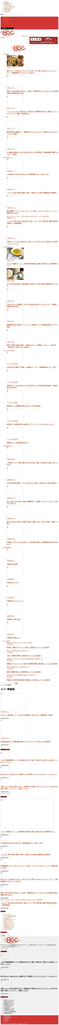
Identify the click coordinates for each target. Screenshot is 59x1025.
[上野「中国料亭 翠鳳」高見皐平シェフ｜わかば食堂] (18, 650)
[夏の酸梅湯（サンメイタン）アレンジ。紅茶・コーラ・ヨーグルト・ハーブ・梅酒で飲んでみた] (15, 206)
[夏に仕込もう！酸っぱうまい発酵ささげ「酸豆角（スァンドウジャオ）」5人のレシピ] (4, 771)
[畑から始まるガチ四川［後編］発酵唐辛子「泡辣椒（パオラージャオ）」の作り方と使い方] (15, 496)
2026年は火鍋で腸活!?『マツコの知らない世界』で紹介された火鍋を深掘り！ (32, 483)
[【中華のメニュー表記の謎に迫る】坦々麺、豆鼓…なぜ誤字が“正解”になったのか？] (15, 458)
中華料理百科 (7, 10)
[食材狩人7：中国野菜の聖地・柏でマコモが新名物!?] (15, 401)
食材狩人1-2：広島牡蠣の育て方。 (18, 443)
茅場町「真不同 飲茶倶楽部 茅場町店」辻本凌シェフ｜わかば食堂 (28, 680)
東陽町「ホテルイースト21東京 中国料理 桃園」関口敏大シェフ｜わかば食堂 (32, 664)
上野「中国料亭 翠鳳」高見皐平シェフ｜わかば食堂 (24, 655)
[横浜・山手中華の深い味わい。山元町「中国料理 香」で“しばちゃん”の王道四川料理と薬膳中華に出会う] (15, 86)
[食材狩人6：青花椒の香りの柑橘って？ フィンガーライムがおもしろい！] (15, 419)
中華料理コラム (5, 711)
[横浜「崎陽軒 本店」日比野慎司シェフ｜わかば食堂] (18, 667)
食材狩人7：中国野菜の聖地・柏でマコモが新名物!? (24, 406)
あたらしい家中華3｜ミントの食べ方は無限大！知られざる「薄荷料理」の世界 (26, 715)
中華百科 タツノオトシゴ (15, 601)
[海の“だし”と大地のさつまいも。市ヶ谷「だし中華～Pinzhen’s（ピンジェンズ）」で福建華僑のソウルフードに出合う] (15, 66)
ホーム (2, 685)
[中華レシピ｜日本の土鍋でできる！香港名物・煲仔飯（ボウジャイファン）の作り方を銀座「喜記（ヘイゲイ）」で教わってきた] (4, 783)
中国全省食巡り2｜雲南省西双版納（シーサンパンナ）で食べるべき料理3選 (25, 741)
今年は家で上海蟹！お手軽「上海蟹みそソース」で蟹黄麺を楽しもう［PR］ (32, 367)
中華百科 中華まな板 (13, 619)
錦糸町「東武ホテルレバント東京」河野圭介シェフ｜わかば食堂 (28, 647)
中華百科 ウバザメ (13, 582)
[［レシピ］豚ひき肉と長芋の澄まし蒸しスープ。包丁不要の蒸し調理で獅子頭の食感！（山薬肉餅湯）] (28, 216)
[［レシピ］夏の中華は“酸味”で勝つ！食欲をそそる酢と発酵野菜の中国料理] (15, 188)
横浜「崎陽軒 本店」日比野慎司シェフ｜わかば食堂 (24, 672)
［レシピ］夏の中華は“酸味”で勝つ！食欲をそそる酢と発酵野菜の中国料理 (31, 193)
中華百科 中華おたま (13, 638)
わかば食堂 (7, 11)
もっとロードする (5, 793)
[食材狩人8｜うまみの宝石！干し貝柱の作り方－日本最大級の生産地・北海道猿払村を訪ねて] (15, 380)
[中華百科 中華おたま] (15, 633)
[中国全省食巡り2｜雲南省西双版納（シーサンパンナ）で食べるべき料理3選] (13, 737)
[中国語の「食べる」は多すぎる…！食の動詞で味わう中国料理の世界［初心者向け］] (15, 537)
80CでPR (6, 20)
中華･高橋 (6, 17)
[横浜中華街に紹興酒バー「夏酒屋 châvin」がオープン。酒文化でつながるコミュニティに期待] (15, 127)
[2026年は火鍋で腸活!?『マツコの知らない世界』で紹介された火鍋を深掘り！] (15, 478)
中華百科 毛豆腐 (12, 564)
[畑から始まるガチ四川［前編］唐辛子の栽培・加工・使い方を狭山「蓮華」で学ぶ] (15, 517)
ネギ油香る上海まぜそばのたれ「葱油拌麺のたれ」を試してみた (28, 174)
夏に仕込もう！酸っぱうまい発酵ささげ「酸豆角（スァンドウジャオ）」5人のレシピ (29, 774)
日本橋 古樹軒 (7, 19)
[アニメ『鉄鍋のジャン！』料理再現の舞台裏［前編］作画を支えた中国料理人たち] (15, 259)
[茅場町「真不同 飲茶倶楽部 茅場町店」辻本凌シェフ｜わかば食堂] (22, 675)
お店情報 (6, 2)
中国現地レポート (5, 738)
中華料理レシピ (8, 3)
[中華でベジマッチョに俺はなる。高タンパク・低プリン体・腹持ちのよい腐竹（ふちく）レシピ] (15, 236)
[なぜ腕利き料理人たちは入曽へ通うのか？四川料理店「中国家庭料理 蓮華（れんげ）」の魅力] (15, 147)
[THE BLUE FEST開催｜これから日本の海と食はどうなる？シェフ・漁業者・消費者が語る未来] (15, 299)
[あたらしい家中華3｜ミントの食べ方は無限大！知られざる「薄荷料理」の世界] (13, 710)
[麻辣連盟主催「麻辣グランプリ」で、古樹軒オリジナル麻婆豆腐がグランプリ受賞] (15, 320)
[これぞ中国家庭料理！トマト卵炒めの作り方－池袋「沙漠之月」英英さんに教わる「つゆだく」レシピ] (4, 757)
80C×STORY (7, 914)
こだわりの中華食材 (9, 6)
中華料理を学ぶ (8, 8)
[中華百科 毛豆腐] (15, 559)
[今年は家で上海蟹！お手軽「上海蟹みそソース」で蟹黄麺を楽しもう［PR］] (15, 362)
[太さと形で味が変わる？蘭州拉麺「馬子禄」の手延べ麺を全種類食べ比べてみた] (15, 279)
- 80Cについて (4, 948)
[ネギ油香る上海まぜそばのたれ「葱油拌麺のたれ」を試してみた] (15, 169)
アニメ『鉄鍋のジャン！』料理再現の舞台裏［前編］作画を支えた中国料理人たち (28, 831)
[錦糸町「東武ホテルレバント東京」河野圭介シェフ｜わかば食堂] (20, 642)
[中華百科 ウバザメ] (15, 578)
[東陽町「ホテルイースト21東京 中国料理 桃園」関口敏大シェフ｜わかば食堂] (25, 659)
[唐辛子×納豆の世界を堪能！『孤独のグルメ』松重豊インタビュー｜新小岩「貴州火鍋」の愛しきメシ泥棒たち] (15, 340)
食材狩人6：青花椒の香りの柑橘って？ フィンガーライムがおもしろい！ (31, 424)
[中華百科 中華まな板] (15, 614)
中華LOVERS (7, 5)
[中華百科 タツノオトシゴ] (15, 596)
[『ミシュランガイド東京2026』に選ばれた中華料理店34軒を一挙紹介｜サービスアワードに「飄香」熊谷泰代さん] (15, 106)
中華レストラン (11, 67)
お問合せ (6, 22)
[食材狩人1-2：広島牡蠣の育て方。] (15, 438)
